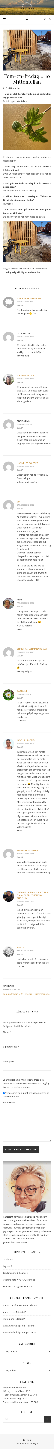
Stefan (6, 1318)
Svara (20, 305)
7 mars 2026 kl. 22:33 (25, 853)
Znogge (7, 1312)
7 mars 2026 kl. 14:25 (25, 652)
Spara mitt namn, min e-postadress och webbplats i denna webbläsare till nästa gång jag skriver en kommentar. (26, 1083)
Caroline (22, 690)
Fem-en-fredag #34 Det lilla (17, 1286)
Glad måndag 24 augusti (15, 1272)
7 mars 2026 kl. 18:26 (25, 743)
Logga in (27, 1440)
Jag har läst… (9, 1266)
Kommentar (9, 1102)
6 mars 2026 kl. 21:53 (25, 505)
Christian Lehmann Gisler (32, 648)
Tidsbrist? (8, 1259)
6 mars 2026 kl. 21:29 (25, 466)
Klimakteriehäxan (27, 850)
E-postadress (11, 1046)
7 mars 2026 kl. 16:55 (25, 694)
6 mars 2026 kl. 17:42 (25, 301)
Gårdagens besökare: (14, 1391)
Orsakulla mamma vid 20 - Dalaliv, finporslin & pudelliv (32, 895)
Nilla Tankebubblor (29, 298)
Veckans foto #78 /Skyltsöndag (19, 1279)
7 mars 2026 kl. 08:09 (25, 603)
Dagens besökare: (12, 1387)
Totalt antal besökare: (14, 1394)
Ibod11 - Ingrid (26, 740)
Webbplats (8, 1061)
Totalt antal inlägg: (12, 1398)
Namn (7, 1031)
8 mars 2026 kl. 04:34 (25, 901)
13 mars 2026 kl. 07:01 (12, 989)
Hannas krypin (25, 375)
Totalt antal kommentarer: (17, 1402)
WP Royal (34, 1443)
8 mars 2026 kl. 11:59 (25, 951)
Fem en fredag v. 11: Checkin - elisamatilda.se (26, 993)
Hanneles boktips (27, 463)
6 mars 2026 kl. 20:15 (25, 424)
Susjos (20, 947)
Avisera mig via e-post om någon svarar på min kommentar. (26, 1094)
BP (18, 501)
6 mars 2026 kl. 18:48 (25, 336)
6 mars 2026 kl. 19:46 (25, 378)
